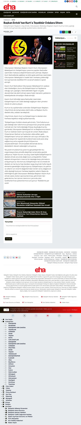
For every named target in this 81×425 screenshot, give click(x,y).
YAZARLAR (42, 12)
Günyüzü (36, 255)
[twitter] (24, 315)
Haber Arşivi (65, 302)
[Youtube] (16, 257)
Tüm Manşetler (28, 302)
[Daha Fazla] (69, 32)
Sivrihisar (41, 257)
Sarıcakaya (58, 257)
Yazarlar (8, 390)
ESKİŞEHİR (7, 12)
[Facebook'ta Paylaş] (61, 32)
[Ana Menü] (76, 14)
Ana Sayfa (8, 319)
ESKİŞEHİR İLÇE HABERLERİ (52, 254)
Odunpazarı (73, 255)
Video (7, 388)
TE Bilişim (74, 310)
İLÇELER (11, 358)
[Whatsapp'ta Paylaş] (66, 32)
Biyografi (8, 398)
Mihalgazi (59, 255)
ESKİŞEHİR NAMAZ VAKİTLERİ (53, 261)
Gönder (8, 239)
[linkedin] (70, 315)
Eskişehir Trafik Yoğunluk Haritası (68, 297)
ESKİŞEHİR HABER (42, 252)
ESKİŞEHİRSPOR (39, 254)
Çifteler (75, 254)
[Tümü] (75, 38)
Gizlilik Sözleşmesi (49, 259)
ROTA (68, 12)
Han (41, 255)
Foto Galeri (9, 386)
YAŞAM (62, 12)
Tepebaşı (47, 257)
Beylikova (69, 254)
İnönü (45, 255)
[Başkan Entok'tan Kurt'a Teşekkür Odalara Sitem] (28, 50)
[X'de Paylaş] (63, 32)
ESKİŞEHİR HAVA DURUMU (69, 259)
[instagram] (36, 315)
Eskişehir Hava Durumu (31, 296)
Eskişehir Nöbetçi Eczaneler (55, 262)
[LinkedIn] (13, 257)
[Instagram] (10, 257)
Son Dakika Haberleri (49, 302)
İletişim (57, 259)
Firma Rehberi (10, 392)
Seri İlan (8, 394)
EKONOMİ (15, 12)
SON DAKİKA (73, 257)
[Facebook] (5, 257)
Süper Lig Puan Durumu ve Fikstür (20, 416)
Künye (7, 402)
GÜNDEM (50, 12)
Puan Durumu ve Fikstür (12, 302)
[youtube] (47, 315)
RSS (7, 310)
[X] (7, 257)
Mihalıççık (66, 255)
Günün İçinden (38, 259)
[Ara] (76, 7)
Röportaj (8, 396)
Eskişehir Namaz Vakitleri (50, 296)
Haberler (7, 20)
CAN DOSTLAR (9, 16)
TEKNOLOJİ (12, 354)
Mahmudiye (51, 255)
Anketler (8, 400)
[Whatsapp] (19, 257)
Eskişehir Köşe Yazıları (71, 262)
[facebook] (12, 315)
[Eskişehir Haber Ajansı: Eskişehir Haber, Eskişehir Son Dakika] (9, 6)
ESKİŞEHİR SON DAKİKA (28, 12)
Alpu (63, 254)
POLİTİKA (11, 348)
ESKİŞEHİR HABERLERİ (70, 261)
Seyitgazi (34, 257)
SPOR (57, 12)
